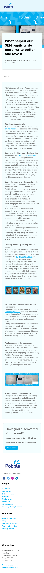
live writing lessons (12, 312)
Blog (4, 521)
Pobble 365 (7, 491)
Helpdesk (6, 489)
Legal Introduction (10, 523)
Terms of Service (9, 526)
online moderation (12, 129)
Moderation (7, 499)
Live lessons (7, 504)
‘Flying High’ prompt (24, 257)
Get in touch (7, 565)
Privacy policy (8, 529)
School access (8, 494)
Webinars (6, 502)
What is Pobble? (9, 518)
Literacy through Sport (12, 507)
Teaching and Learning (27, 155)
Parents (5, 496)
